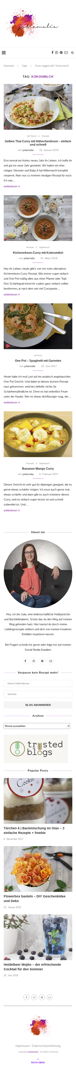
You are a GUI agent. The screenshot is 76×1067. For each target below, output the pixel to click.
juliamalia (28, 150)
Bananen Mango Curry (38, 468)
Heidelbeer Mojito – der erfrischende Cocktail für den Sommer (32, 967)
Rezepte (45, 136)
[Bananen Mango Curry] (38, 434)
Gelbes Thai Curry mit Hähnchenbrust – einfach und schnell (38, 143)
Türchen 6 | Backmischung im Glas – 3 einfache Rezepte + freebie (34, 830)
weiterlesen (10, 186)
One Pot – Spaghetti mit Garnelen (38, 360)
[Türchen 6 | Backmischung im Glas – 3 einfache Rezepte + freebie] (38, 801)
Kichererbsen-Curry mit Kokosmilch (38, 252)
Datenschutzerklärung (46, 1045)
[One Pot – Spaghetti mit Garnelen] (38, 326)
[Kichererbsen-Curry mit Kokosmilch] (38, 218)
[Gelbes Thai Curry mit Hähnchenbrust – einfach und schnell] (38, 107)
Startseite (9, 65)
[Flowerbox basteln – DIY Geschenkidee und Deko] (38, 869)
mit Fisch (38, 355)
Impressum (22, 1045)
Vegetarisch (44, 247)
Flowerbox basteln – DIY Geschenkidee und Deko (34, 898)
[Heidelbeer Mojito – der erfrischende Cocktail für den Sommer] (38, 937)
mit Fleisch (32, 136)
